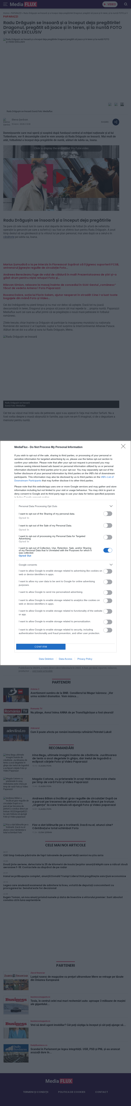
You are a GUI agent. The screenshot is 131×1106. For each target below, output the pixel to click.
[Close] (124, 447)
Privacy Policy (84, 658)
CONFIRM (41, 646)
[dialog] (65, 553)
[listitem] (65, 506)
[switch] (107, 513)
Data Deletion (46, 658)
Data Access (65, 658)
